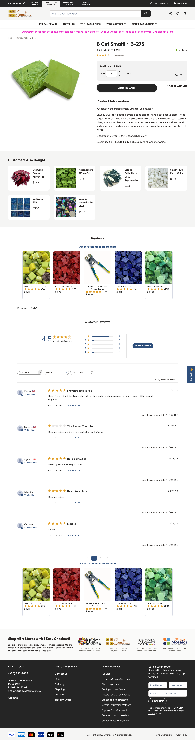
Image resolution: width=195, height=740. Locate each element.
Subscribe (157, 701)
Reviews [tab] (22, 308)
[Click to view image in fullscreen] (46, 79)
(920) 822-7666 (18, 673)
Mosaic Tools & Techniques (116, 694)
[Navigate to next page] (108, 558)
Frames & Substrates (144, 24)
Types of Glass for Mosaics (115, 710)
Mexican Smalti (47, 24)
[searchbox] (27, 372)
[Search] (146, 13)
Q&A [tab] (34, 308)
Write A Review (143, 345)
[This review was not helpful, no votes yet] (175, 415)
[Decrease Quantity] (119, 75)
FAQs (57, 679)
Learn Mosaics (161, 3)
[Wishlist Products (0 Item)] (178, 13)
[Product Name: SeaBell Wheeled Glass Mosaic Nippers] (97, 275)
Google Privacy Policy (162, 710)
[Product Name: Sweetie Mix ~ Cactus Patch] (36, 275)
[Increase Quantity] (119, 72)
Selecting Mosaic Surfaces (116, 679)
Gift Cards (182, 3)
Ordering (60, 684)
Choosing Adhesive (112, 684)
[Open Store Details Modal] (24, 3)
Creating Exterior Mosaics (115, 720)
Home (11, 37)
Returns (59, 694)
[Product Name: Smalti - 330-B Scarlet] (66, 275)
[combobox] (56, 372)
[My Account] (171, 13)
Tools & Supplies (90, 24)
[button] (35, 3)
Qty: (102, 73)
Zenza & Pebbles (116, 24)
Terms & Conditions (163, 734)
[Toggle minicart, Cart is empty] (184, 13)
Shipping (60, 689)
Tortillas (69, 24)
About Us (13, 697)
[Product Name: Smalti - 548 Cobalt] (128, 275)
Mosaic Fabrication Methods (116, 705)
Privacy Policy (181, 734)
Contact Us (61, 673)
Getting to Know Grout (113, 689)
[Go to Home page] (20, 13)
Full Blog (106, 673)
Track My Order (63, 699)
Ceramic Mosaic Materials (115, 715)
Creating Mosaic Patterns (115, 699)
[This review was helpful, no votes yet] (170, 415)
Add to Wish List (178, 85)
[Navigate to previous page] (87, 558)
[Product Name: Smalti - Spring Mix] (159, 275)
